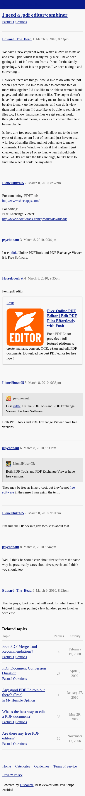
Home (6, 766)
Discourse (27, 785)
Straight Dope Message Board (23, 4)
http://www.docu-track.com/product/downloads (34, 219)
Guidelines (41, 766)
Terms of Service (65, 766)
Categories (22, 766)
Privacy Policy (12, 775)
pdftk (13, 253)
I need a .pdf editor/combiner (35, 15)
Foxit (10, 303)
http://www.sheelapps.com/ (20, 201)
